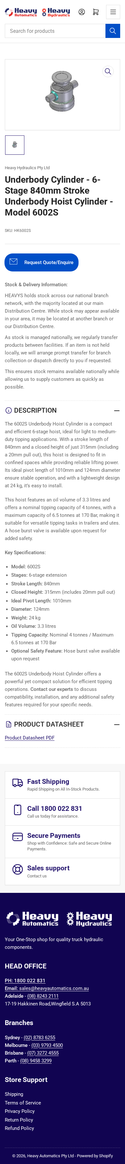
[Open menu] (113, 12)
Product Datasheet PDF (29, 738)
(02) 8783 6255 (39, 1037)
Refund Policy (19, 1128)
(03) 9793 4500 (47, 1045)
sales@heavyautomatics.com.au (54, 988)
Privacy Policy (20, 1111)
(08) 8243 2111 (43, 996)
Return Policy (19, 1120)
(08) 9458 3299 (36, 1061)
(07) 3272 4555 (43, 1053)
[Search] (113, 31)
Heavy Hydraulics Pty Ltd (27, 167)
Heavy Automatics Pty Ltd (50, 1155)
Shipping (14, 1094)
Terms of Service (23, 1103)
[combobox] (62, 31)
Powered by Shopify (95, 1155)
